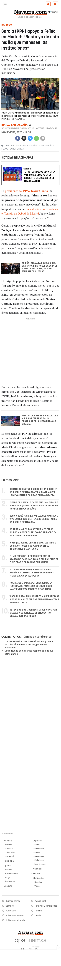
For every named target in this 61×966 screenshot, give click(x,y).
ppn (12, 146)
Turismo (38, 910)
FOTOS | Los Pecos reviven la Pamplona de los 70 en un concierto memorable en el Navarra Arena (39, 177)
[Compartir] (17, 137)
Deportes (37, 840)
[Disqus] (29, 701)
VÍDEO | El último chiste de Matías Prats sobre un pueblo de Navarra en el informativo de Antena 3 (33, 546)
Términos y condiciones (36, 636)
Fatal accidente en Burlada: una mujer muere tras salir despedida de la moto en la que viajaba (40, 420)
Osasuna (8, 886)
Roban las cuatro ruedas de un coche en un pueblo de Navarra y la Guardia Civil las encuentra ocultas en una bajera (33, 492)
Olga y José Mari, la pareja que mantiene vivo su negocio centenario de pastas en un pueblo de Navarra (34, 519)
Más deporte (40, 864)
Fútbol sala (39, 860)
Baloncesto (39, 848)
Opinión (7, 865)
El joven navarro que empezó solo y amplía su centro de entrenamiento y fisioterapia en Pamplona (32, 572)
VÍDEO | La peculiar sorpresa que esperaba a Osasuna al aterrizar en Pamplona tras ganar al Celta (34, 599)
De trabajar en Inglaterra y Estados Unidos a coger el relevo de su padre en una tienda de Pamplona (33, 532)
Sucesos (9, 848)
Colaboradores (11, 873)
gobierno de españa (26, 146)
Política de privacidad (15, 920)
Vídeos (37, 886)
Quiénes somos (12, 901)
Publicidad (10, 910)
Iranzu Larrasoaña (14, 124)
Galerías (38, 882)
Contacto (10, 906)
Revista (36, 873)
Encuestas (10, 881)
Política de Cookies (14, 915)
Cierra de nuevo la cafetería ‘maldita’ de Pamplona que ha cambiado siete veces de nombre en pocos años (34, 505)
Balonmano (39, 856)
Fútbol (37, 844)
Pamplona (9, 861)
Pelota (37, 852)
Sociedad (9, 856)
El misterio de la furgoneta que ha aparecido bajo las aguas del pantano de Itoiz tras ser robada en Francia (34, 559)
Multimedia (38, 878)
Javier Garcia (17, 149)
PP (7, 146)
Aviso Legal (40, 901)
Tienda (38, 915)
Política (8, 844)
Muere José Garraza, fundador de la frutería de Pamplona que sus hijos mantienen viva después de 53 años (31, 586)
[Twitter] (30, 124)
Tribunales (10, 852)
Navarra (8, 840)
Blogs (7, 877)
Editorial (8, 869)
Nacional (37, 868)
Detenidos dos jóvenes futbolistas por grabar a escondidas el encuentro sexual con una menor (33, 613)
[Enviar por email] (42, 137)
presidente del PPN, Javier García (26, 191)
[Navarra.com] (30, 12)
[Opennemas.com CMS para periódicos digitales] (30, 943)
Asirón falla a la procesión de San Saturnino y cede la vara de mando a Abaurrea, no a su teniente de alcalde (39, 267)
